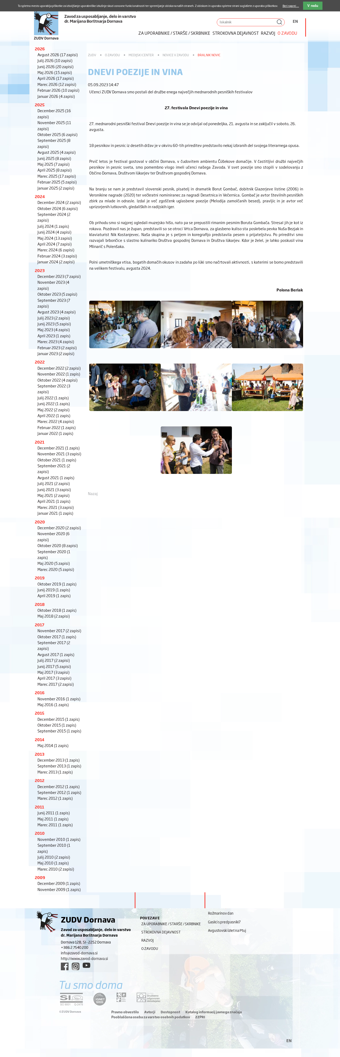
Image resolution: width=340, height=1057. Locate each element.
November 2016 (58, 698)
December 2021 (58, 448)
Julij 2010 (53, 857)
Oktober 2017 (56, 636)
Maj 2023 (53, 329)
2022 (40, 362)
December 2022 (59, 368)
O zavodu (287, 33)
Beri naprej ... (291, 6)
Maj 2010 (53, 863)
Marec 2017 (55, 684)
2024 (40, 196)
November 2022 (58, 374)
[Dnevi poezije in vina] (124, 350)
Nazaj (93, 493)
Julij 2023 (53, 318)
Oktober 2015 (56, 725)
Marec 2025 (56, 176)
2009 (40, 877)
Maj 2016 (53, 704)
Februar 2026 (58, 90)
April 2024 (54, 244)
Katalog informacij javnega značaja (213, 1012)
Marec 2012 (55, 798)
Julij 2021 (53, 483)
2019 (40, 577)
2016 (40, 692)
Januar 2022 (55, 433)
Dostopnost (170, 1012)
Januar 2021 (55, 513)
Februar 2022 (56, 427)
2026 (40, 48)
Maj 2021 (53, 495)
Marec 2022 (55, 421)
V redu (312, 6)
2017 (39, 624)
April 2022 (53, 415)
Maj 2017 (53, 672)
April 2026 (55, 78)
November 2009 (59, 889)
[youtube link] (86, 965)
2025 (40, 104)
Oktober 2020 (57, 545)
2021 (39, 442)
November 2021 (59, 453)
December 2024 (59, 202)
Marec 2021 (55, 507)
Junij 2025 (54, 158)
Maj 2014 (53, 745)
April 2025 (54, 170)
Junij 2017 (54, 666)
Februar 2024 (57, 256)
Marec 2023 (55, 341)
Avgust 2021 (55, 477)
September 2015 (59, 730)
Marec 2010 (55, 869)
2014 (39, 739)
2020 (40, 522)
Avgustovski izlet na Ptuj (227, 930)
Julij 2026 (55, 60)
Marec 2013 (55, 772)
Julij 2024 (53, 226)
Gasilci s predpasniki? (224, 921)
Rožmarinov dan (220, 913)
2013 (39, 754)
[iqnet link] (99, 999)
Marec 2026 (56, 84)
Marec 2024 (55, 249)
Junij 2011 (53, 812)
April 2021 (53, 501)
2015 (39, 713)
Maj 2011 (53, 819)
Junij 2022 (53, 403)
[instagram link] (75, 966)
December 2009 (58, 883)
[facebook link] (65, 966)
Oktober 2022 (57, 380)
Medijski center (141, 55)
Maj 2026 (54, 72)
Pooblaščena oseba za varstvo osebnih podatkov (150, 1017)
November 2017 (59, 630)
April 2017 (54, 678)
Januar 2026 (56, 96)
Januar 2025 (55, 188)
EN (295, 21)
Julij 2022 (53, 397)
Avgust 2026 (57, 54)
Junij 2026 (55, 66)
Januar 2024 (56, 261)
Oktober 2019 (56, 584)
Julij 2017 (53, 660)
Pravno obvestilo (125, 1012)
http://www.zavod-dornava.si (84, 958)
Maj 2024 (54, 238)
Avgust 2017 (55, 654)
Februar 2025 (57, 182)
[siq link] (71, 999)
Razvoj (268, 33)
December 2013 (58, 760)
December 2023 (59, 276)
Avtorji (149, 1012)
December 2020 (59, 527)
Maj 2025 (53, 164)
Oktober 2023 (57, 294)
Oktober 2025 (57, 134)
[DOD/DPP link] (121, 997)
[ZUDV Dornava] (85, 20)
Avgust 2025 (56, 152)
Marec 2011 (55, 824)
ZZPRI (200, 1017)
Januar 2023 (55, 353)
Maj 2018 (53, 616)
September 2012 (59, 792)
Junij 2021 (54, 489)
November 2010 (58, 839)
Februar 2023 (57, 347)
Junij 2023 (54, 323)
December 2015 (58, 719)
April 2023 (53, 335)
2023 (40, 270)
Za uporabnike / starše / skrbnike (174, 33)
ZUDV (92, 55)
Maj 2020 (53, 563)
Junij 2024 (54, 232)
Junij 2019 (53, 589)
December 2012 (58, 786)
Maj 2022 (53, 409)
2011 (39, 807)
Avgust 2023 (56, 312)
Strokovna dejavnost (235, 33)
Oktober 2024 (57, 208)
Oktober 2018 (56, 610)
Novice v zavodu (176, 55)
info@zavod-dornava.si (79, 952)
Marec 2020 (55, 569)
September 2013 (59, 765)
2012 (39, 780)
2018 (40, 604)
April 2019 (54, 595)
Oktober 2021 (56, 459)
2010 (40, 833)
